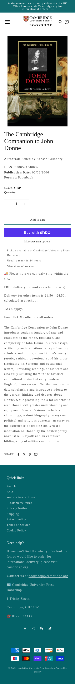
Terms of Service (18, 524)
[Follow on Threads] (42, 628)
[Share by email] (36, 454)
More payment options (37, 241)
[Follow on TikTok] (50, 628)
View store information (20, 266)
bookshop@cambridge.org (48, 576)
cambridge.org (17, 567)
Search (11, 486)
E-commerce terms (19, 502)
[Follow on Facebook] (25, 628)
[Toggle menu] (8, 22)
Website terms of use (21, 497)
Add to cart (37, 219)
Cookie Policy (16, 530)
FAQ (10, 491)
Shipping (13, 514)
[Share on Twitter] (24, 454)
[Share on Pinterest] (30, 454)
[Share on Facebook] (18, 454)
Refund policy (16, 519)
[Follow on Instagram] (33, 628)
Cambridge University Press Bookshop (36, 668)
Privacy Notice (17, 508)
